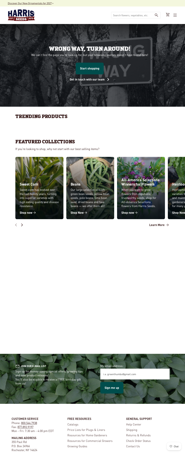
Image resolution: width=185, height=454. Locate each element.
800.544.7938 (29, 423)
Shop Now (77, 212)
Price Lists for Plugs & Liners (86, 430)
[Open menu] (174, 15)
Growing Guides (77, 446)
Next (21, 225)
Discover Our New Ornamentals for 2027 (30, 3)
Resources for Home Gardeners (87, 435)
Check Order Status (138, 441)
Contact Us (133, 446)
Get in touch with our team (87, 79)
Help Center (133, 424)
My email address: (111, 366)
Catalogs (72, 424)
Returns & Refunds (138, 435)
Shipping (131, 430)
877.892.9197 (25, 427)
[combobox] (131, 15)
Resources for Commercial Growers (90, 441)
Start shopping (89, 68)
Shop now (26, 212)
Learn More (157, 225)
